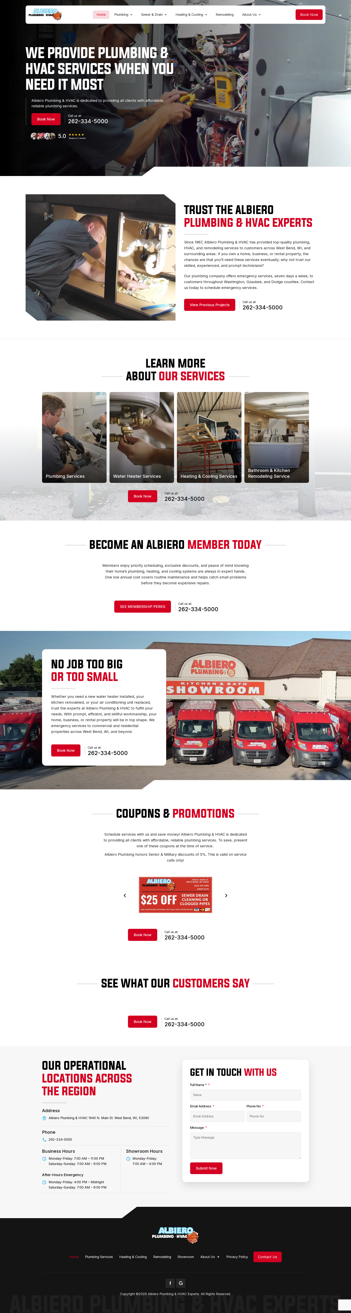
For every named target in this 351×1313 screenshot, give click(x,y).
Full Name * (198, 1085)
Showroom (186, 1257)
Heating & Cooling (189, 14)
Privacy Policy (237, 1257)
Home (101, 14)
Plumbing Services (99, 1257)
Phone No (254, 1106)
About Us (249, 14)
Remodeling (225, 14)
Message (197, 1128)
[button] (309, 14)
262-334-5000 (88, 121)
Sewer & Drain (152, 14)
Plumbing (121, 14)
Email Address (201, 1106)
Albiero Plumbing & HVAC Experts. (174, 1294)
